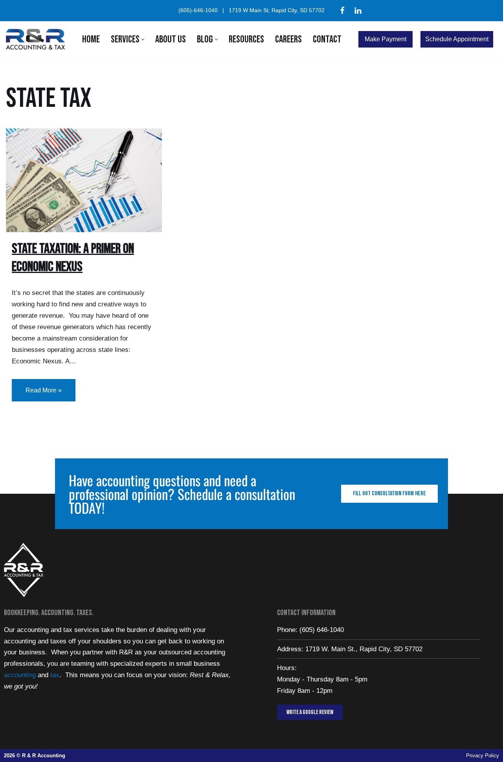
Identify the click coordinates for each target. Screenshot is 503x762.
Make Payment (385, 39)
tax (54, 675)
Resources (246, 39)
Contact (327, 39)
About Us (170, 39)
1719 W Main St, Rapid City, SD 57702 (277, 10)
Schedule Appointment (456, 39)
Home (91, 39)
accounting (20, 675)
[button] (142, 39)
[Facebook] (342, 10)
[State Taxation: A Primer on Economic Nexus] (84, 180)
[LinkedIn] (358, 10)
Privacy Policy (482, 755)
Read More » (37, 386)
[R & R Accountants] (37, 39)
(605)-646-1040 (198, 10)
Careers (288, 39)
